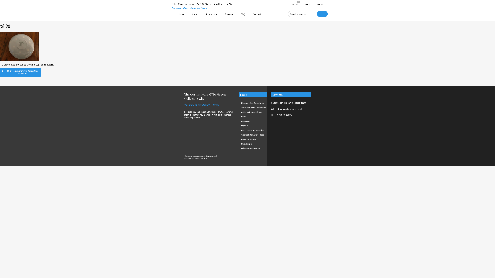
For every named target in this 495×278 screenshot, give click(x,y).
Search (322, 14)
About (195, 14)
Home (181, 14)
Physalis (244, 126)
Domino (244, 117)
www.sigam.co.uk (201, 158)
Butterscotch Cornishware (251, 112)
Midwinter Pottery (248, 139)
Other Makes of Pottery (250, 148)
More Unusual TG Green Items (253, 130)
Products (211, 14)
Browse (229, 14)
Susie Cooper (246, 144)
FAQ (243, 14)
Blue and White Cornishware (252, 103)
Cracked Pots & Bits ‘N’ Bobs (252, 135)
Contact (257, 14)
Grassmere (245, 121)
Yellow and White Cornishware (253, 108)
